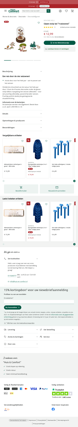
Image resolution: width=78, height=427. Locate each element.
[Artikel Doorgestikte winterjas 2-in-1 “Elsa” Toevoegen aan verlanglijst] (46, 141)
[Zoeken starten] (48, 11)
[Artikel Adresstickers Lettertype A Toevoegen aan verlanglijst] (22, 141)
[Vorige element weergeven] (3, 181)
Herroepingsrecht (63, 420)
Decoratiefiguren (34, 17)
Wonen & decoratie (9, 17)
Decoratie (22, 17)
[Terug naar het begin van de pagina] (76, 414)
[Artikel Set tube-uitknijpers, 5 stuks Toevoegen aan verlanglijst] (70, 141)
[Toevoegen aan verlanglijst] (39, 23)
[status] (33, 11)
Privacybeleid (42, 420)
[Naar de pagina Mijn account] (60, 10)
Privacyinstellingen (39, 424)
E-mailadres (8, 298)
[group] (22, 39)
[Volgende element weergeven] (74, 181)
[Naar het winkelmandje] (72, 10)
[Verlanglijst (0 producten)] (66, 10)
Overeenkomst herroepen (18, 420)
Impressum (32, 420)
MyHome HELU (49, 20)
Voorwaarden (52, 420)
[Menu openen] (5, 11)
